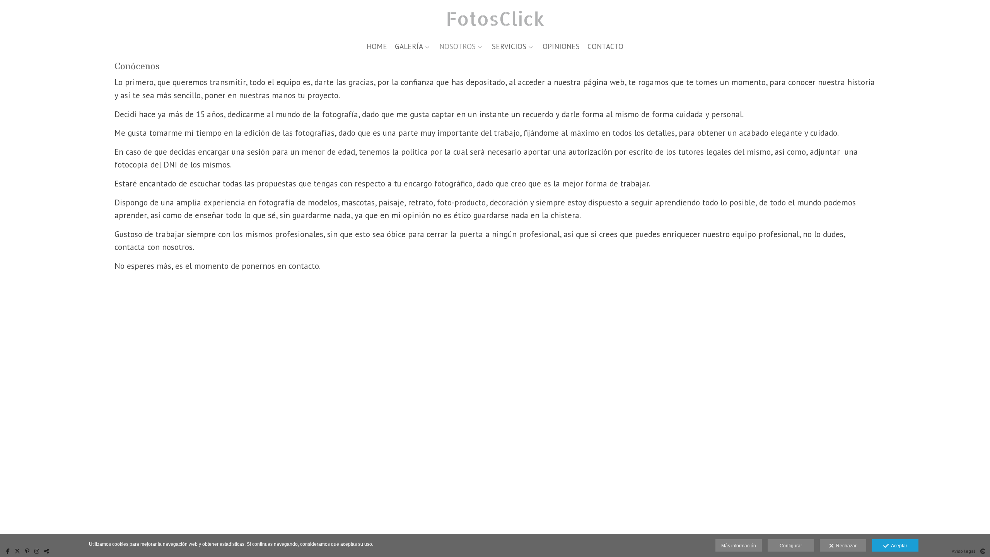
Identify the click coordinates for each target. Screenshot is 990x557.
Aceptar (898, 545)
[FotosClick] (495, 18)
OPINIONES (561, 47)
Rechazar (845, 545)
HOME (377, 47)
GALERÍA (409, 47)
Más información (738, 545)
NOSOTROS (457, 47)
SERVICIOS (509, 47)
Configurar (791, 545)
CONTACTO (605, 47)
